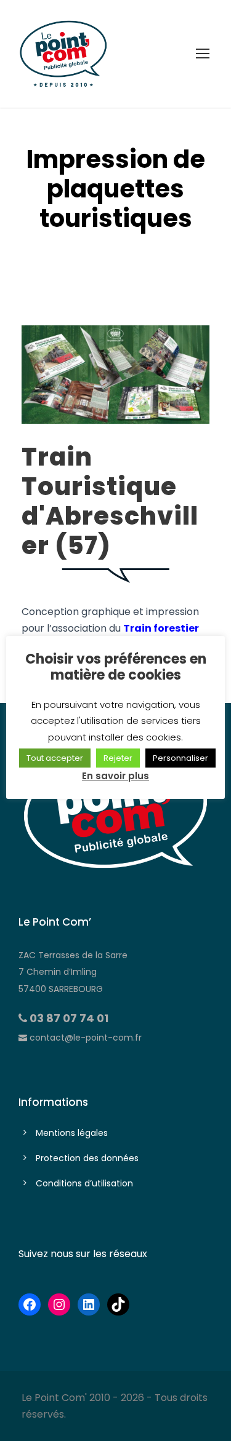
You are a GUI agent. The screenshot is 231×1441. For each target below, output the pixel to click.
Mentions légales (72, 1133)
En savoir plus (115, 775)
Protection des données (87, 1158)
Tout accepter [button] (54, 758)
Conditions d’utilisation (84, 1183)
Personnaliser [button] (180, 758)
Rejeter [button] (117, 758)
